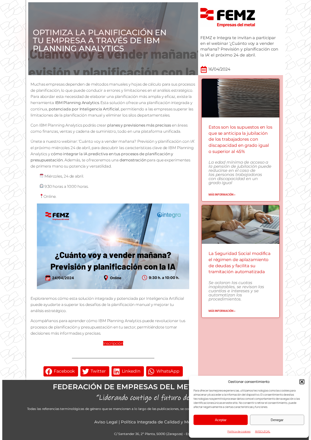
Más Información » (222, 194)
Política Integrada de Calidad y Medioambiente (169, 422)
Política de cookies (238, 431)
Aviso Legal (105, 422)
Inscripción (113, 343)
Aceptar (221, 420)
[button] (302, 381)
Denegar (277, 420)
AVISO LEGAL (262, 431)
